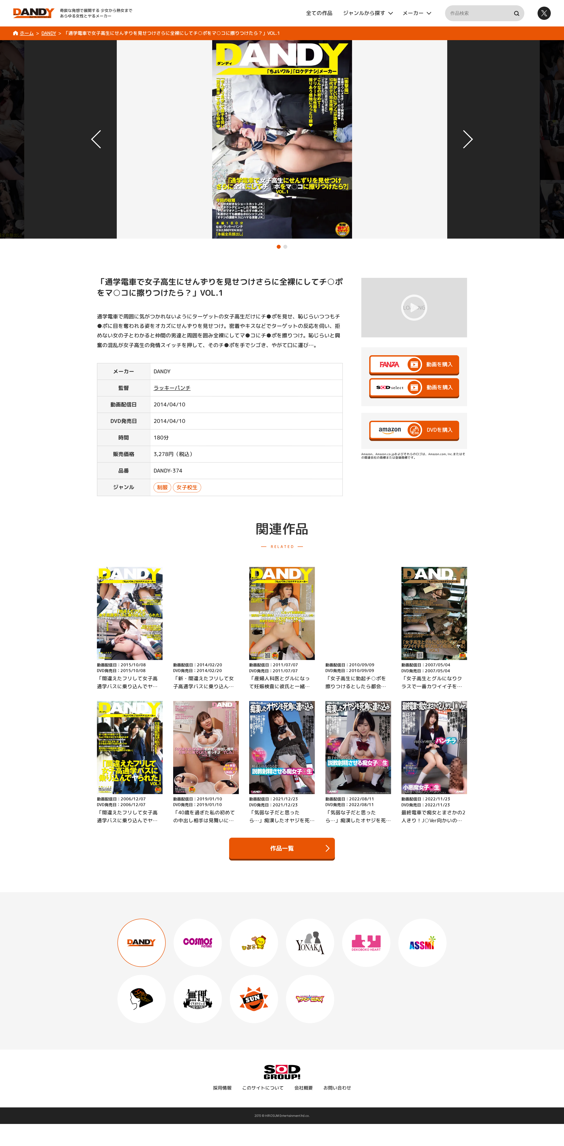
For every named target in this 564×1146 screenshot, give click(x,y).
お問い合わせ (337, 1087)
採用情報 (222, 1087)
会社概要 (303, 1087)
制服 (162, 487)
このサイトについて (263, 1087)
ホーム (27, 33)
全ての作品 (319, 13)
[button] (279, 247)
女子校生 (186, 487)
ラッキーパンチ (172, 388)
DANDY (48, 33)
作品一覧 (282, 848)
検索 (516, 13)
